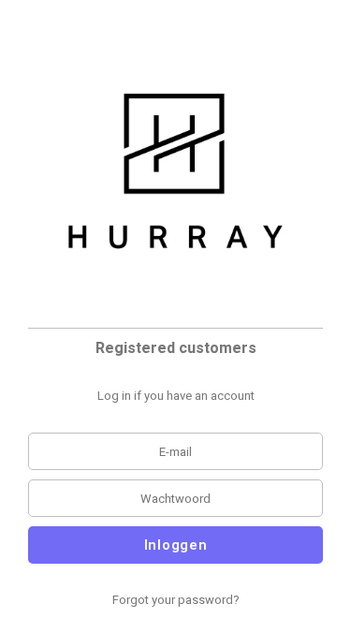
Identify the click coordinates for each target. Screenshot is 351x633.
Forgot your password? (176, 600)
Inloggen (176, 545)
